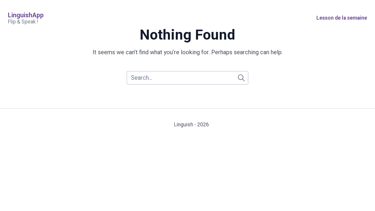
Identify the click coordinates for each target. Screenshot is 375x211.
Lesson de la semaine (341, 18)
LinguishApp (26, 15)
